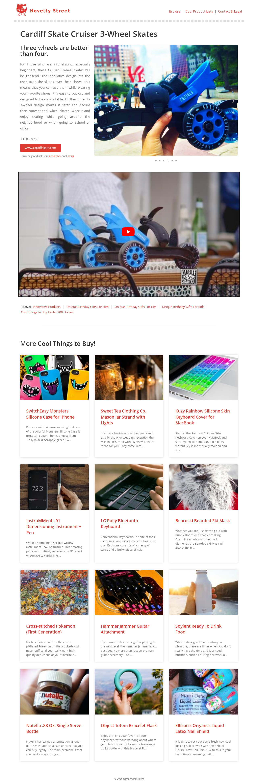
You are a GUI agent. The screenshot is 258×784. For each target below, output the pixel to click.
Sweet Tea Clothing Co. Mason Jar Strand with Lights (123, 417)
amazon (55, 156)
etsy (71, 156)
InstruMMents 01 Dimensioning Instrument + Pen (53, 526)
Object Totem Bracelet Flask (129, 725)
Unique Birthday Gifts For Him (88, 307)
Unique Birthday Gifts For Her (135, 307)
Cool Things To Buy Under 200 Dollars (47, 312)
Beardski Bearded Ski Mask (202, 520)
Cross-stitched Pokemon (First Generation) (50, 629)
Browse (174, 11)
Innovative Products (46, 307)
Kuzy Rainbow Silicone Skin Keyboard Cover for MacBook (202, 417)
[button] (40, 148)
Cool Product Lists (199, 11)
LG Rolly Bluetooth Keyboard (119, 523)
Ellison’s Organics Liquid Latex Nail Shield (199, 728)
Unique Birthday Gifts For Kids (183, 307)
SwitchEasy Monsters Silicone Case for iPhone (50, 414)
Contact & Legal (230, 11)
